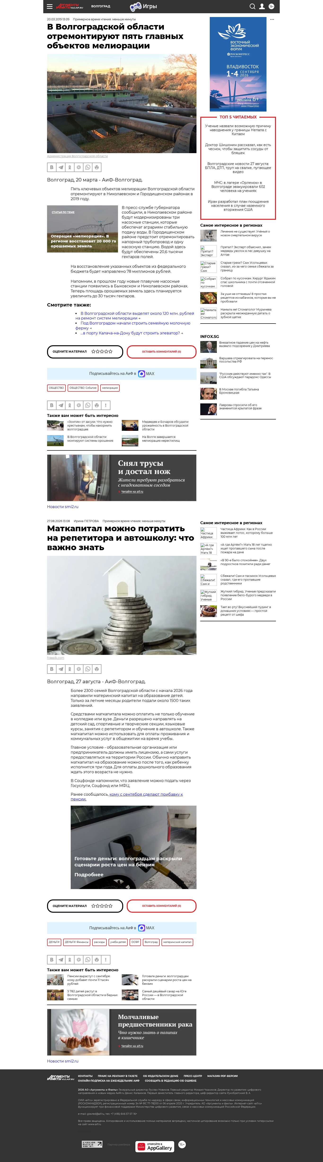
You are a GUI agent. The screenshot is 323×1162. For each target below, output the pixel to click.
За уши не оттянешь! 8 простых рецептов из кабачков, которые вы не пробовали (248, 297)
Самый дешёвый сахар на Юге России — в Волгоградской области (164, 995)
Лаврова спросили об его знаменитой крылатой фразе (240, 406)
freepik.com (55, 658)
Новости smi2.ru (63, 507)
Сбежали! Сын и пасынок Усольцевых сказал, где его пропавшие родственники (248, 579)
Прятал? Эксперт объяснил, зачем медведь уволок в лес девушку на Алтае (246, 250)
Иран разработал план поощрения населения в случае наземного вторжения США (238, 206)
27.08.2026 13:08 (58, 521)
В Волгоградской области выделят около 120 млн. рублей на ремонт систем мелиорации (134, 316)
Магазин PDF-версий (222, 1076)
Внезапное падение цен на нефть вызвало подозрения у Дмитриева (244, 344)
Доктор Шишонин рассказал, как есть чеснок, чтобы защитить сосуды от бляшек (238, 149)
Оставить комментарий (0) (161, 351)
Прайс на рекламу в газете (118, 1076)
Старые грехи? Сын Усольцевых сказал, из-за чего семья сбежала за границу (247, 266)
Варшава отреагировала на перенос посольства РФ (246, 360)
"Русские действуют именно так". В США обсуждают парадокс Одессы (245, 375)
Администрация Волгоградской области (77, 156)
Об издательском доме (160, 1076)
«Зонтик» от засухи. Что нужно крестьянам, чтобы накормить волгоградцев (90, 425)
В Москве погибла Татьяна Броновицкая (239, 391)
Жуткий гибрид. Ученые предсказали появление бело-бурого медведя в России (248, 595)
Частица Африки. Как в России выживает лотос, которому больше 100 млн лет (247, 532)
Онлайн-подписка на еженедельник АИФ (109, 1080)
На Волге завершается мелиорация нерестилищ (161, 438)
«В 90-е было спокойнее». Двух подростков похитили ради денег (246, 562)
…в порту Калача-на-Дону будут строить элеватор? (130, 333)
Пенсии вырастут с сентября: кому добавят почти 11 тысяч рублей (88, 979)
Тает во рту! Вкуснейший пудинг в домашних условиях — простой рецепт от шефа (246, 610)
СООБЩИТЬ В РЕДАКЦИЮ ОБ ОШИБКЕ (170, 1080)
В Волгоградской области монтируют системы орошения (90, 438)
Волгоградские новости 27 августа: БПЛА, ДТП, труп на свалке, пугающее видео (238, 168)
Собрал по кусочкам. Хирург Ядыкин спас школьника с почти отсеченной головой (248, 282)
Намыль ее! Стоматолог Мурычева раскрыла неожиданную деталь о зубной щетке (246, 313)
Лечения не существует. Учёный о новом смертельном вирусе (245, 233)
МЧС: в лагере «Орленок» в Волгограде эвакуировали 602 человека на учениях (238, 187)
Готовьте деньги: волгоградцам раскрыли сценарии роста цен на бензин (128, 862)
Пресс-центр (193, 1076)
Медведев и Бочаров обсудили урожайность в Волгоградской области (165, 425)
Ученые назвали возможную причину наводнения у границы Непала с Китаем (238, 130)
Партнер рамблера (119, 1144)
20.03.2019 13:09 (58, 19)
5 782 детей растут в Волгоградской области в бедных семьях (92, 995)
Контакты (85, 1076)
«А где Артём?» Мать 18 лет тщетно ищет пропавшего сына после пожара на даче (246, 548)
